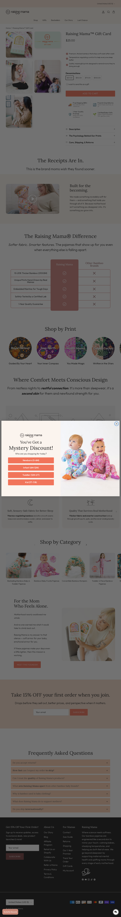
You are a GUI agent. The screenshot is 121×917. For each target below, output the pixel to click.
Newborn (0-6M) (31, 460)
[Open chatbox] (115, 912)
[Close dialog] (117, 424)
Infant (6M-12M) (31, 467)
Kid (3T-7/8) (31, 482)
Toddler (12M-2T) (30, 475)
